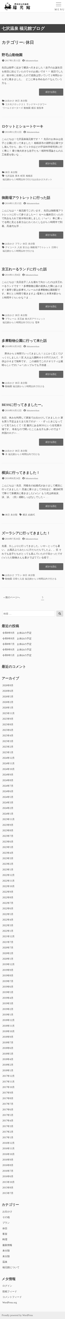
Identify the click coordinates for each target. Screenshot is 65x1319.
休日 (17, 100)
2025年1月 (7, 752)
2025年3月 (7, 741)
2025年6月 (7, 730)
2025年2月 (7, 746)
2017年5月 (7, 1115)
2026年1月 (7, 707)
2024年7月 (7, 786)
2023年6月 (7, 841)
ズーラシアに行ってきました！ (26, 533)
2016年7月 (7, 1171)
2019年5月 (7, 992)
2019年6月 (7, 986)
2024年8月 (7, 780)
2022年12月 (8, 875)
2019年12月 (8, 964)
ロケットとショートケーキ (22, 126)
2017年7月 (7, 1104)
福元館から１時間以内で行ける (18, 251)
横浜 (33, 108)
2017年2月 (7, 1132)
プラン (18, 243)
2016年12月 (8, 1143)
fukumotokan (31, 60)
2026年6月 (7, 691)
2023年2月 (7, 864)
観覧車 (40, 108)
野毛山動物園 (12, 55)
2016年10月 (8, 1154)
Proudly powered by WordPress (17, 1315)
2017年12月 (8, 1076)
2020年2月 (7, 953)
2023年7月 (7, 836)
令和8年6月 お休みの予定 (17, 649)
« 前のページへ (11, 597)
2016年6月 (7, 1176)
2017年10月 (8, 1087)
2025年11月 (8, 713)
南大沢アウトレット (35, 319)
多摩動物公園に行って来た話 (24, 340)
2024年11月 (8, 763)
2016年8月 (7, 1165)
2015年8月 (7, 1187)
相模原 (29, 176)
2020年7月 (7, 947)
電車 (37, 322)
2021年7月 (7, 942)
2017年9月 (7, 1092)
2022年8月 (7, 897)
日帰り (54, 247)
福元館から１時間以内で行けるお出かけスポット (27, 179)
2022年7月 (7, 903)
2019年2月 (7, 1009)
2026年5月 (7, 696)
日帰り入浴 (18, 578)
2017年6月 (7, 1109)
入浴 (19, 247)
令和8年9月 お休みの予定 (17, 633)
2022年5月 (7, 914)
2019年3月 (7, 1003)
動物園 (27, 108)
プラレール (10, 319)
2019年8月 (7, 975)
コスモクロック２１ (15, 104)
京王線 (20, 319)
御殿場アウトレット (40, 247)
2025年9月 (7, 719)
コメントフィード (12, 1297)
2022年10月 (8, 886)
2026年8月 (7, 685)
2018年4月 (7, 1059)
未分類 (23, 100)
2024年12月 (8, 758)
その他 (6, 1217)
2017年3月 (7, 1126)
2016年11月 (8, 1148)
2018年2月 (7, 1065)
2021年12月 (8, 936)
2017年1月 (7, 1137)
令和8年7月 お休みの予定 (17, 644)
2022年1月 (7, 931)
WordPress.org (9, 1302)
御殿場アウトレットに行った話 (26, 198)
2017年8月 (7, 1098)
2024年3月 (7, 802)
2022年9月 (7, 892)
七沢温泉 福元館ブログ (23, 28)
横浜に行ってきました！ (21, 472)
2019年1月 (7, 1014)
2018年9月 (7, 1037)
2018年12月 (8, 1020)
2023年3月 (7, 858)
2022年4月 (7, 919)
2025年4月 (7, 735)
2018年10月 (8, 1031)
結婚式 (31, 514)
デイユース (10, 247)
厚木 (17, 176)
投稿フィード (9, 1291)
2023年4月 (7, 853)
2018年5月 (7, 1053)
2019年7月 (7, 981)
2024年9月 (7, 774)
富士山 (26, 247)
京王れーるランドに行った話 (24, 269)
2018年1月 (7, 1070)
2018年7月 (7, 1042)
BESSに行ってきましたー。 (23, 405)
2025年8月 (7, 724)
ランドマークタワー (36, 104)
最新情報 (7, 1245)
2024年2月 (7, 808)
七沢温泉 (9, 176)
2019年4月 (7, 998)
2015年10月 (8, 1182)
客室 (4, 1234)
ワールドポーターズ (13, 108)
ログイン (7, 1286)
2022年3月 (7, 925)
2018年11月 (8, 1026)
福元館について (10, 1267)
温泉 (4, 1262)
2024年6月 (7, 791)
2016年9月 (7, 1159)
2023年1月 (7, 869)
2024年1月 (7, 813)
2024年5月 (7, 797)
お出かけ (9, 100)
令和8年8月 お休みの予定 (17, 638)
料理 (4, 1239)
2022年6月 (7, 908)
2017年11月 (8, 1081)
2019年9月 (7, 970)
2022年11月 (8, 881)
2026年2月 (7, 702)
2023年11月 (8, 819)
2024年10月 (8, 769)
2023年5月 (7, 847)
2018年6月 (7, 1048)
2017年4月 (7, 1120)
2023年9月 (7, 825)
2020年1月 (7, 959)
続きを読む (51, 93)
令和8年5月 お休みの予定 (17, 655)
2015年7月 (7, 1193)
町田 (22, 176)
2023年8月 (7, 830)
